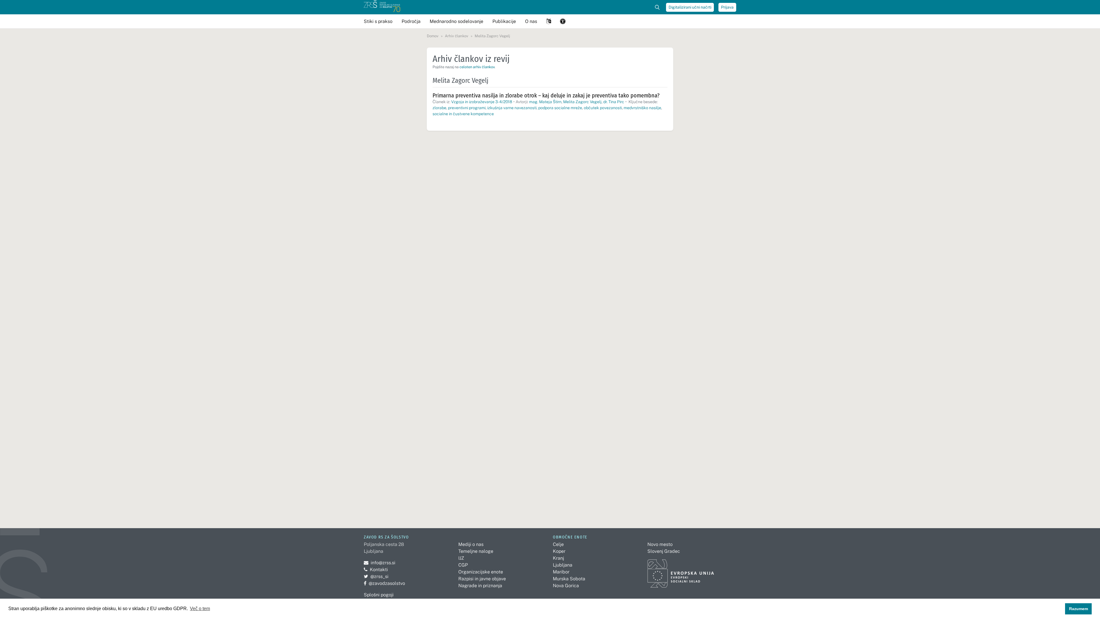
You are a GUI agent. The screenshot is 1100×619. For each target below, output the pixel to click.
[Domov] (382, 7)
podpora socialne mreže (560, 107)
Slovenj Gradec (663, 551)
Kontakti (379, 569)
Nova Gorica (566, 585)
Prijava (727, 7)
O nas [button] (531, 21)
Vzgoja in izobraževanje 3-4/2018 (481, 101)
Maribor (561, 572)
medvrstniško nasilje (642, 107)
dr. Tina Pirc (613, 101)
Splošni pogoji (379, 595)
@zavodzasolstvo (384, 583)
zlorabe (439, 107)
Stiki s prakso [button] (378, 21)
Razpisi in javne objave (482, 578)
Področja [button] (411, 21)
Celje (558, 544)
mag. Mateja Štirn (545, 101)
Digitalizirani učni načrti (690, 7)
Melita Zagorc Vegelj (582, 101)
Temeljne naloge (475, 551)
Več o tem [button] (200, 608)
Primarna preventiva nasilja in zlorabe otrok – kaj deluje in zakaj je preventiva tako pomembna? (546, 95)
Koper (559, 551)
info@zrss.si (379, 562)
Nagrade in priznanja (480, 585)
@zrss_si (376, 576)
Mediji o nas (471, 544)
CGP (463, 565)
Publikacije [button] (504, 21)
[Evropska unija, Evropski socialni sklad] (680, 571)
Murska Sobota (569, 578)
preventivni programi (467, 107)
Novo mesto (660, 544)
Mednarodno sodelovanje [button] (456, 21)
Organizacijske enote (480, 572)
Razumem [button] (1078, 608)
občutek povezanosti (603, 107)
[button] (548, 21)
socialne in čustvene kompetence (463, 113)
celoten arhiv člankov (476, 67)
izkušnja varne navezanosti (512, 107)
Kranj (558, 558)
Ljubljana (562, 565)
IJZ (461, 558)
